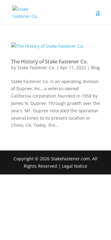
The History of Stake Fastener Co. (49, 61)
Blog (95, 67)
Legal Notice (74, 166)
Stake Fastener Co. (36, 67)
